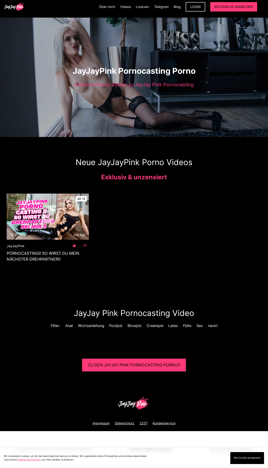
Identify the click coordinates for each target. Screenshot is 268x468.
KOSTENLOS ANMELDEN (233, 7)
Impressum (101, 423)
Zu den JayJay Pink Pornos (134, 364)
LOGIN (195, 7)
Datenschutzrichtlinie (28, 459)
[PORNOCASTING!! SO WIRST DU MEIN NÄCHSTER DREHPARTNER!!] (48, 217)
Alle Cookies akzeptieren (247, 457)
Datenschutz (124, 423)
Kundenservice (164, 423)
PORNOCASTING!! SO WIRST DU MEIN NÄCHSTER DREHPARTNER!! (43, 256)
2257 (143, 423)
